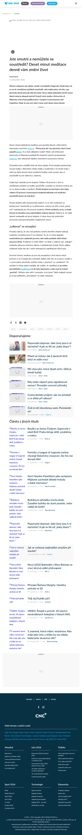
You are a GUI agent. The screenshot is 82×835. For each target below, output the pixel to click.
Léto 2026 (36, 748)
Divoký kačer (62, 770)
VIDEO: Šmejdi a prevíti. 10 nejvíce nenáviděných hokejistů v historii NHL (49, 613)
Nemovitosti (15, 736)
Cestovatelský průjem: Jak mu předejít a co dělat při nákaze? (49, 397)
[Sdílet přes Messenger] (25, 322)
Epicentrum (8, 753)
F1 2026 (7, 802)
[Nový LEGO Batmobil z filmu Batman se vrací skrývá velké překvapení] (17, 571)
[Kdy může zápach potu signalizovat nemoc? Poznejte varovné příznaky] (17, 385)
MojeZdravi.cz (7, 13)
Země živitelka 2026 (64, 805)
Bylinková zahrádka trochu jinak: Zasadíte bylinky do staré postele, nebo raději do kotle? (50, 503)
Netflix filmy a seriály (37, 805)
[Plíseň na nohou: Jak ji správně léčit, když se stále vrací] (17, 359)
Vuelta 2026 (61, 739)
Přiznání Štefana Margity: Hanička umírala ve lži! (47, 587)
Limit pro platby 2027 (64, 796)
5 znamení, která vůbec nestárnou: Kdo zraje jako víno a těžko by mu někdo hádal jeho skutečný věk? (50, 635)
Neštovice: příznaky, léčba (12, 756)
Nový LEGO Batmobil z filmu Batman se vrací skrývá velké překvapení (50, 567)
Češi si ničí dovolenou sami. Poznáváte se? (49, 410)
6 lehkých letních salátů (38, 777)
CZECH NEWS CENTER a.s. (49, 817)
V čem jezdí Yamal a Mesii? (13, 759)
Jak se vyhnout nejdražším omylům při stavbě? (49, 549)
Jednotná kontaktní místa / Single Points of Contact (30, 829)
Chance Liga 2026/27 (48, 739)
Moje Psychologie (11, 732)
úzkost (19, 152)
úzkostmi (13, 159)
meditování (26, 269)
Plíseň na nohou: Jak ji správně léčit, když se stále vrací (48, 358)
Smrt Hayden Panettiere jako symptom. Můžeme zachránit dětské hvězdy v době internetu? (50, 479)
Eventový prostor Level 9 (28, 739)
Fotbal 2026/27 (9, 793)
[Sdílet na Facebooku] (11, 322)
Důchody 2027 (62, 799)
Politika (61, 748)
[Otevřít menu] (76, 3)
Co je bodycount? (10, 768)
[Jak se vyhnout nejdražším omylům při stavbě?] (18, 553)
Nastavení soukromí (49, 827)
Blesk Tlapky (24, 732)
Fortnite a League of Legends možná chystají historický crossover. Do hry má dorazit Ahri (50, 456)
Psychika (17, 13)
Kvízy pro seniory (10, 762)
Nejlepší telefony (36, 793)
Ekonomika (63, 785)
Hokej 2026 (8, 796)
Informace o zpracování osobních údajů (24, 827)
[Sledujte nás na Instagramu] (43, 707)
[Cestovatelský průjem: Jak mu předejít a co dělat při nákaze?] (17, 398)
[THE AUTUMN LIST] (17, 601)
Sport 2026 (10, 785)
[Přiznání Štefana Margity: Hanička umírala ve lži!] (17, 589)
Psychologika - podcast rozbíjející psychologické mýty (42, 736)
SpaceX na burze (36, 790)
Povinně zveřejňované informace (57, 829)
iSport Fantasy (48, 732)
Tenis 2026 (8, 799)
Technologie (37, 785)
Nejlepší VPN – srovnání (38, 802)
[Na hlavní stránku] (12, 3)
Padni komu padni (63, 764)
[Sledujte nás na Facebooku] (38, 707)
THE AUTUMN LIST (39, 599)
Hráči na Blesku (36, 732)
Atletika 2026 (9, 805)
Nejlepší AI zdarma (37, 796)
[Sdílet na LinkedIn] (20, 322)
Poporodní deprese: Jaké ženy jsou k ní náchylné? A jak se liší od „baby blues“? (49, 345)
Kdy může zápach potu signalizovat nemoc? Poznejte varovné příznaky (47, 384)
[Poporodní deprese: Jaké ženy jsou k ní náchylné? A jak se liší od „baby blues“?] (17, 346)
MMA (6, 790)
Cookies (39, 827)
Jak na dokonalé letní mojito (39, 774)
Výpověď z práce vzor (64, 767)
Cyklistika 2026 (9, 808)
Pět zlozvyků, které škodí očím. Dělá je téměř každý (49, 371)
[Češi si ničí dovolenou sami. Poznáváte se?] (18, 411)
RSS (46, 699)
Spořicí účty (61, 793)
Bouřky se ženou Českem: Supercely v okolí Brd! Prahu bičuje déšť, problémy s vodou (49, 432)
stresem (30, 149)
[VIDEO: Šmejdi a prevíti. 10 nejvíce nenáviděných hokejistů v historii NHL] (17, 617)
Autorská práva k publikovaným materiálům (25, 824)
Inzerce (38, 699)
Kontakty (29, 699)
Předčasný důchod (63, 790)
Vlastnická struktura (62, 827)
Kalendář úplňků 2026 (11, 765)
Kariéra (53, 699)
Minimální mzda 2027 (64, 802)
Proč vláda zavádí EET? (65, 761)
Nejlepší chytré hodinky (38, 799)
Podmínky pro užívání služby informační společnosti (54, 824)
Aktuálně (9, 748)
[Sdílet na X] (16, 322)
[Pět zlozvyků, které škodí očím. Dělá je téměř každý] (17, 372)
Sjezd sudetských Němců (65, 758)
